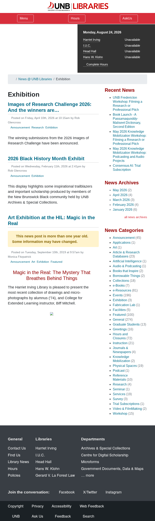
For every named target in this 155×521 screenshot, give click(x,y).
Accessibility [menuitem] (61, 505)
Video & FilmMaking (127, 408)
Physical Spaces (125, 365)
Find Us (14, 454)
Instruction (120, 343)
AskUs (128, 18)
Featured (56, 261)
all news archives (135, 217)
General (118, 319)
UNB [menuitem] (16, 516)
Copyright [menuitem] (15, 505)
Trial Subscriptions (126, 404)
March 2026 (121, 200)
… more (87, 475)
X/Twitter (90, 491)
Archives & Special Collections (105, 448)
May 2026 (120, 190)
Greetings (120, 329)
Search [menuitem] (88, 516)
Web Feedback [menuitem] (92, 505)
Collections (121, 280)
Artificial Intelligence (127, 261)
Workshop (120, 413)
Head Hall (89, 51)
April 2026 (120, 195)
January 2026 (122, 209)
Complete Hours (97, 64)
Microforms (90, 461)
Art (33, 261)
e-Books (119, 285)
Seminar (119, 389)
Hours (75, 18)
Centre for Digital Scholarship (104, 454)
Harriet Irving (91, 39)
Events (118, 295)
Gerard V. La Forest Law (55, 475)
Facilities (119, 310)
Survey (118, 399)
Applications (122, 242)
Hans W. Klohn (93, 57)
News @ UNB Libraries (35, 79)
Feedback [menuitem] (63, 516)
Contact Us (17, 448)
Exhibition (51, 127)
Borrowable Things (126, 276)
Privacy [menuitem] (38, 505)
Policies (14, 475)
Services (119, 394)
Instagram (114, 491)
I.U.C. (87, 45)
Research (37, 127)
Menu (24, 18)
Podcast (119, 370)
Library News (18, 461)
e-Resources (122, 290)
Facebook (67, 491)
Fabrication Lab (124, 305)
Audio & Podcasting (127, 266)
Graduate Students (126, 324)
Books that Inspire (125, 271)
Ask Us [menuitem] (37, 516)
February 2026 (123, 204)
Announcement (20, 127)
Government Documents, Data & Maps (112, 468)
